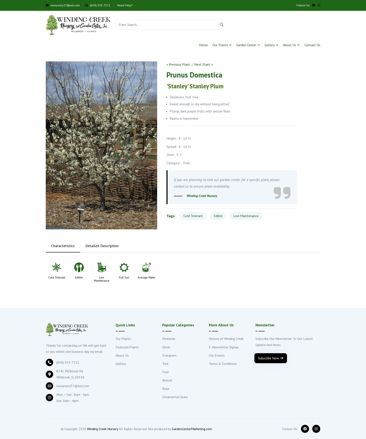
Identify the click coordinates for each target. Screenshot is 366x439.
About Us (289, 45)
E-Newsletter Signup (223, 347)
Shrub (166, 347)
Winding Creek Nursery (102, 429)
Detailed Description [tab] (102, 245)
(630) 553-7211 (99, 5)
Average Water (146, 277)
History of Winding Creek (226, 339)
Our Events (217, 355)
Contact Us (312, 45)
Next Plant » (203, 64)
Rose (165, 388)
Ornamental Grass (175, 397)
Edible (218, 216)
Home (203, 45)
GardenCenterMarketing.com (192, 429)
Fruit (186, 163)
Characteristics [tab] (63, 245)
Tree (165, 363)
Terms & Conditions (223, 363)
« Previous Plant (178, 64)
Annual (167, 380)
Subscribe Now (269, 358)
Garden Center (246, 45)
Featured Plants (127, 347)
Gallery (270, 45)
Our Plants (220, 45)
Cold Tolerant (193, 216)
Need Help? (124, 5)
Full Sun (124, 277)
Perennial (168, 339)
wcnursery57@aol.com (65, 5)
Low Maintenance (245, 216)
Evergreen (169, 355)
